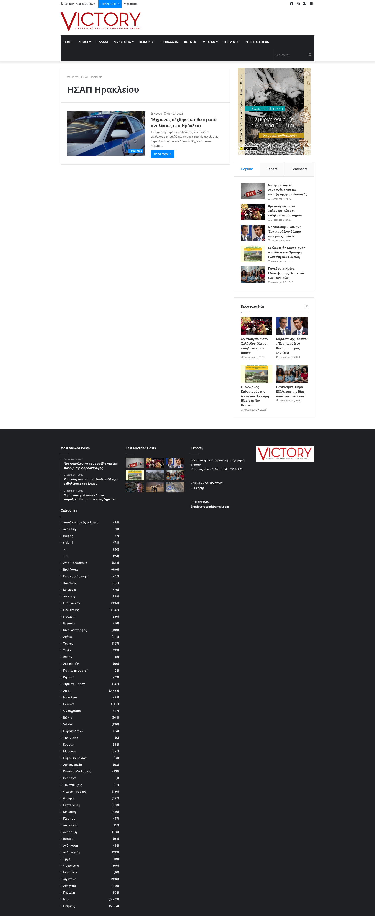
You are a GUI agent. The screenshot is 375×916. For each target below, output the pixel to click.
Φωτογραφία (72, 711)
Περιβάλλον (71, 603)
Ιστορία (68, 838)
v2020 (158, 113)
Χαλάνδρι (70, 583)
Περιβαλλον (169, 42)
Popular (247, 169)
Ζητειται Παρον (257, 42)
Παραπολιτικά (73, 731)
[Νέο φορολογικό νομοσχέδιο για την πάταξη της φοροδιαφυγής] (253, 191)
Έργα (66, 859)
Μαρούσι (69, 751)
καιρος (68, 536)
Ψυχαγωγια (122, 42)
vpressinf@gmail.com (214, 506)
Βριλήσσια (70, 569)
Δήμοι (67, 690)
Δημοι (83, 42)
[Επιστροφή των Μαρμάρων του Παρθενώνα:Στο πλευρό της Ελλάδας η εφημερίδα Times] (155, 487)
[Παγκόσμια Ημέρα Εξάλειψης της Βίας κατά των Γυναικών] (253, 274)
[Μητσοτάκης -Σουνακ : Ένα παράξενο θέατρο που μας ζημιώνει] (253, 233)
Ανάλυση (69, 529)
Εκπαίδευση (71, 805)
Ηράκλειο (70, 697)
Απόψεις (69, 596)
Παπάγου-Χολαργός (77, 771)
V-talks (209, 42)
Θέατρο (68, 798)
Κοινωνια (146, 42)
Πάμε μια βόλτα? (75, 758)
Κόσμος (68, 744)
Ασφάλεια (70, 825)
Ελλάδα (68, 704)
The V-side (231, 42)
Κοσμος (190, 42)
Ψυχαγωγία (71, 865)
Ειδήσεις (69, 906)
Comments (299, 169)
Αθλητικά (69, 886)
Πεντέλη (69, 892)
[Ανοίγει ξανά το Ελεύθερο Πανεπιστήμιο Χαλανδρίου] (135, 487)
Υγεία (67, 650)
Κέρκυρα (69, 778)
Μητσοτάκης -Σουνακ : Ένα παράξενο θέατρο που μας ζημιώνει (167, 3)
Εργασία (69, 623)
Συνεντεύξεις (72, 785)
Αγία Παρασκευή (75, 562)
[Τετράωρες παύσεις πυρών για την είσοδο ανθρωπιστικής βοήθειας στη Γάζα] (175, 487)
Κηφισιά (69, 677)
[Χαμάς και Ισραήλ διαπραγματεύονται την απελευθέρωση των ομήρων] (155, 475)
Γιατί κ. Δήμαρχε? (75, 670)
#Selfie (68, 657)
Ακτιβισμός (71, 663)
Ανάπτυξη (70, 832)
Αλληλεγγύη (71, 852)
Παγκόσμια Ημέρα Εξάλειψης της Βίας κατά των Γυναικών (286, 273)
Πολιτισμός (71, 610)
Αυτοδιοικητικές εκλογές (80, 522)
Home (68, 42)
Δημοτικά (69, 879)
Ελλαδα (102, 42)
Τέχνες (68, 643)
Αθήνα (67, 637)
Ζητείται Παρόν (74, 684)
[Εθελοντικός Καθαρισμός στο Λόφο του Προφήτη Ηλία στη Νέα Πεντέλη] (253, 254)
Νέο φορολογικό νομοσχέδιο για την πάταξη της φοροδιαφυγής (287, 189)
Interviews (70, 872)
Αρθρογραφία (72, 764)
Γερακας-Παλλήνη (76, 576)
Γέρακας (69, 818)
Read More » (162, 154)
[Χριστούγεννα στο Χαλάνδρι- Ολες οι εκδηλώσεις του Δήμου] (253, 212)
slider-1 (68, 542)
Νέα (66, 899)
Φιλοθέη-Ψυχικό (74, 791)
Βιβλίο (67, 717)
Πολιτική (69, 616)
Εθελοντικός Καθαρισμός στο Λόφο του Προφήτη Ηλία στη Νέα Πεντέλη (286, 252)
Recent (271, 169)
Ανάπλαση (70, 845)
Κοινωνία (69, 589)
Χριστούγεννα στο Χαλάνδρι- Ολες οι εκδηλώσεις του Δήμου (285, 210)
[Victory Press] (101, 21)
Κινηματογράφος (75, 630)
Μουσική (69, 812)
